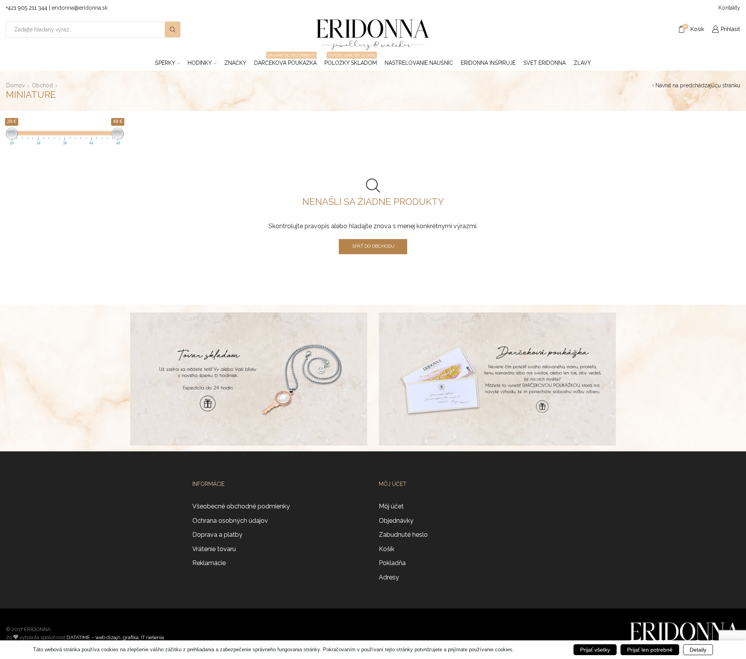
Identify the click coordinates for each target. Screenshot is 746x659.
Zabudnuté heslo (403, 534)
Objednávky (396, 520)
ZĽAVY (582, 63)
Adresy (389, 577)
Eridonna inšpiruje (488, 63)
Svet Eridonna (544, 63)
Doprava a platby (217, 534)
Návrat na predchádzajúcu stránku (697, 85)
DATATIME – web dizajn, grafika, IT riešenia (115, 637)
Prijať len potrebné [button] (650, 650)
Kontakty (729, 8)
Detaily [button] (698, 650)
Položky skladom (350, 60)
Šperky (165, 63)
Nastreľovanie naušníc (419, 63)
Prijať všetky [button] (595, 650)
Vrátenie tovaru (214, 549)
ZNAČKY (235, 63)
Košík (386, 549)
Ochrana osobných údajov (230, 520)
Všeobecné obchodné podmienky (241, 506)
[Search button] (172, 29)
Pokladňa (392, 563)
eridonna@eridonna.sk (80, 8)
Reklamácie (209, 563)
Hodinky (200, 63)
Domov (15, 85)
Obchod (42, 85)
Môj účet (391, 506)
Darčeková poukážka (285, 60)
